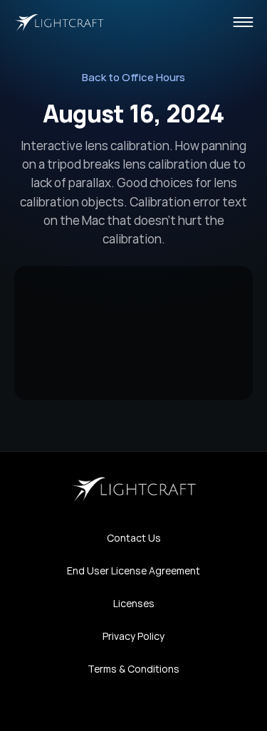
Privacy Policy (133, 636)
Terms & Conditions (133, 668)
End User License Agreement (133, 570)
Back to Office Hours (133, 77)
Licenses (134, 603)
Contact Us (134, 538)
